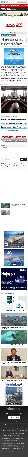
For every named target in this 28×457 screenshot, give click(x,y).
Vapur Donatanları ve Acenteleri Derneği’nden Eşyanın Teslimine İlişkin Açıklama (13, 450)
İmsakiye (21, 414)
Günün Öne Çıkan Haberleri (6, 424)
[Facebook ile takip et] (9, 417)
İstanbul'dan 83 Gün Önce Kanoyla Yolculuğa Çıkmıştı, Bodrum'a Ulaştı (14, 430)
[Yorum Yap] (15, 35)
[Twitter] (5, 35)
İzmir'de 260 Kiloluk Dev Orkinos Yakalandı (9, 440)
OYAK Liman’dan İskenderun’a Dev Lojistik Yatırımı (10, 435)
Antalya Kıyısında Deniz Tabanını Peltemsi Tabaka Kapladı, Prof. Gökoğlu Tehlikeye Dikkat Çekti (12, 434)
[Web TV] (20, 2)
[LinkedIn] (7, 35)
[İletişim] (24, 2)
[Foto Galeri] (22, 2)
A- (26, 40)
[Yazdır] (12, 35)
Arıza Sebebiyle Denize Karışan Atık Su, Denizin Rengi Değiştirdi (13, 441)
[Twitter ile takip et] (11, 417)
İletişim (7, 414)
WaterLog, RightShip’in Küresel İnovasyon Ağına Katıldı (11, 428)
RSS (21, 413)
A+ (26, 39)
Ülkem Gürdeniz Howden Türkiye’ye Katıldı (9, 445)
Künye (7, 413)
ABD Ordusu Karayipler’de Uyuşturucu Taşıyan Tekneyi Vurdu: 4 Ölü (13, 438)
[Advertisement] (14, 187)
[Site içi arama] (26, 2)
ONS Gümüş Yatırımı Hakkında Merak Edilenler (10, 432)
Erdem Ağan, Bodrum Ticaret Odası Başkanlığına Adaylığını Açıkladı (13, 446)
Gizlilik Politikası (21, 412)
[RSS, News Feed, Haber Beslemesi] (14, 417)
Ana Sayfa (7, 412)
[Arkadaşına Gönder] (10, 35)
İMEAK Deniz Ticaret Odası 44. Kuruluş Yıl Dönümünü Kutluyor (13, 443)
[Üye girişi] (16, 417)
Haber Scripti (13, 421)
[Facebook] (2, 35)
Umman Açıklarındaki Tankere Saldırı (8, 451)
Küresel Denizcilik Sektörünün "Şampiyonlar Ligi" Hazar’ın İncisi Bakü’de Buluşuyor (12, 448)
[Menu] (18, 2)
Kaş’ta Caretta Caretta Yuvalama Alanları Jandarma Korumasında (13, 437)
